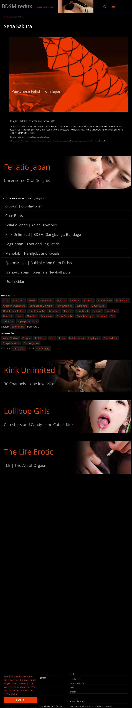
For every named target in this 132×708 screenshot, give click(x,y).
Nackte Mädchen (77, 683)
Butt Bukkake (104, 300)
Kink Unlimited (29, 370)
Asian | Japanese (18, 137)
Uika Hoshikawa (76, 141)
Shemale (102, 316)
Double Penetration (13, 310)
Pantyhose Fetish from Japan (36, 91)
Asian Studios (10, 338)
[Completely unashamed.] (66, 457)
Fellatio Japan (27, 167)
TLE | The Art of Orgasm (26, 465)
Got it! (20, 700)
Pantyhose (45, 137)
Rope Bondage (85, 316)
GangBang (111, 310)
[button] (104, 6)
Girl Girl (73, 687)
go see (32, 132)
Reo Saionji (37, 141)
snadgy (73, 692)
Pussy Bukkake (65, 316)
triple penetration (27, 321)
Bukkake (88, 300)
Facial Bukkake (37, 310)
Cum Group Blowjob (41, 305)
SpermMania (110, 338)
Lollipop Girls (27, 411)
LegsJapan (93, 338)
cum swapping (64, 305)
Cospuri (26, 338)
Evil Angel (40, 338)
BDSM (32, 300)
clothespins (122, 300)
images (28, 137)
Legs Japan (36, 137)
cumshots (82, 305)
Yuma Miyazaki (100, 141)
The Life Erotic (28, 452)
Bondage (75, 300)
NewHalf (31, 316)
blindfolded (46, 300)
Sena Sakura (57, 141)
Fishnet (13, 141)
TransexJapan (31, 343)
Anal (5, 300)
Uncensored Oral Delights (27, 180)
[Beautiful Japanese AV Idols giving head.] (66, 172)
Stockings (8, 321)
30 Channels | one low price (29, 383)
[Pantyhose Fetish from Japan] (68, 74)
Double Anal (98, 305)
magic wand (28, 141)
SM (112, 316)
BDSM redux (17, 6)
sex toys (66, 141)
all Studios (19, 348)
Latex (20, 316)
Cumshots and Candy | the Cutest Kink (39, 424)
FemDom (54, 310)
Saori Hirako (47, 141)
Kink (52, 338)
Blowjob (61, 300)
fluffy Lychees (75, 679)
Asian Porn (18, 300)
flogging (67, 310)
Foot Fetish (83, 310)
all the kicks (18, 326)
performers (43, 348)
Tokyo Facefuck (11, 343)
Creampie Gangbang (14, 305)
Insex (62, 338)
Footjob (19, 141)
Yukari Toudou (88, 141)
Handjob (8, 316)
